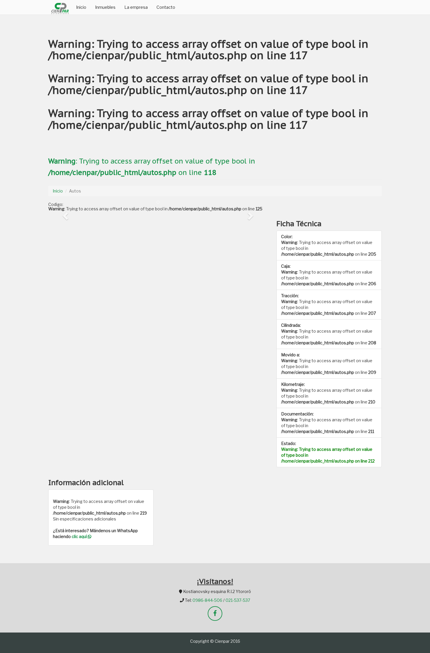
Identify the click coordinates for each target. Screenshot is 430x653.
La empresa (136, 7)
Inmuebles (105, 7)
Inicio (81, 7)
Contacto (165, 7)
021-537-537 (238, 600)
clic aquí (80, 536)
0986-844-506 (207, 600)
